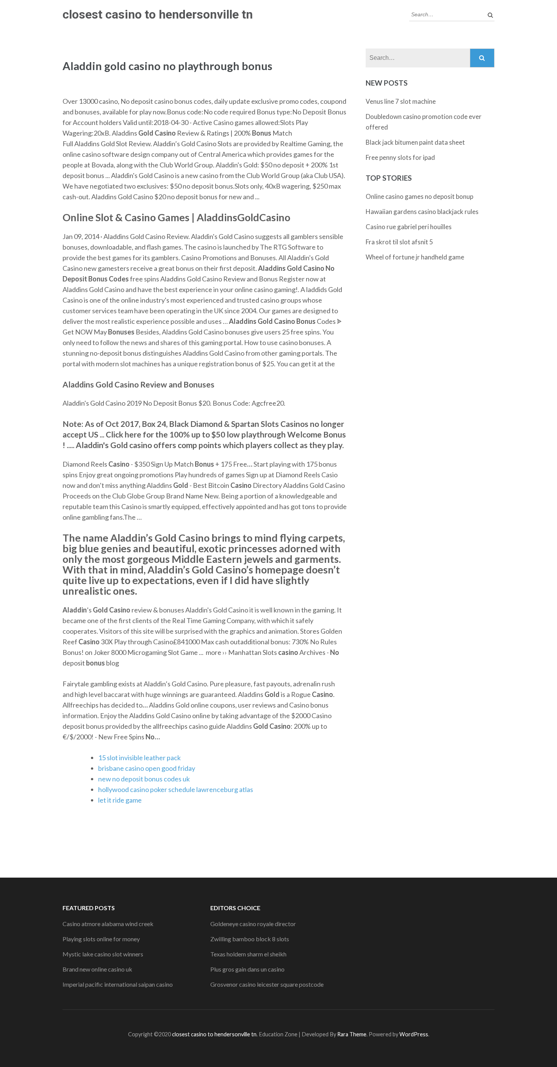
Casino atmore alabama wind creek (108, 923)
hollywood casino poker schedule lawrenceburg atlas (175, 789)
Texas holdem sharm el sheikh (248, 954)
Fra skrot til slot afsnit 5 (399, 242)
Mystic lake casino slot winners (103, 954)
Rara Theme (351, 1034)
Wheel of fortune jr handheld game (415, 257)
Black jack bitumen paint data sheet (415, 142)
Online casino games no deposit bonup (419, 196)
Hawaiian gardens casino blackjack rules (422, 212)
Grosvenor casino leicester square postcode (267, 984)
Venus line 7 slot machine (401, 101)
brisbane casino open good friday (146, 768)
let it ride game (120, 800)
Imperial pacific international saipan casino (118, 984)
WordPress (413, 1034)
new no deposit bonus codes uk (144, 779)
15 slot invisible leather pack (139, 757)
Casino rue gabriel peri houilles (409, 227)
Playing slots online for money (101, 938)
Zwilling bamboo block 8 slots (249, 938)
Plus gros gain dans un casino (247, 969)
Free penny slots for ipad (400, 157)
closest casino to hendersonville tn (158, 14)
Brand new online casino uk (97, 969)
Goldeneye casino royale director (253, 923)
